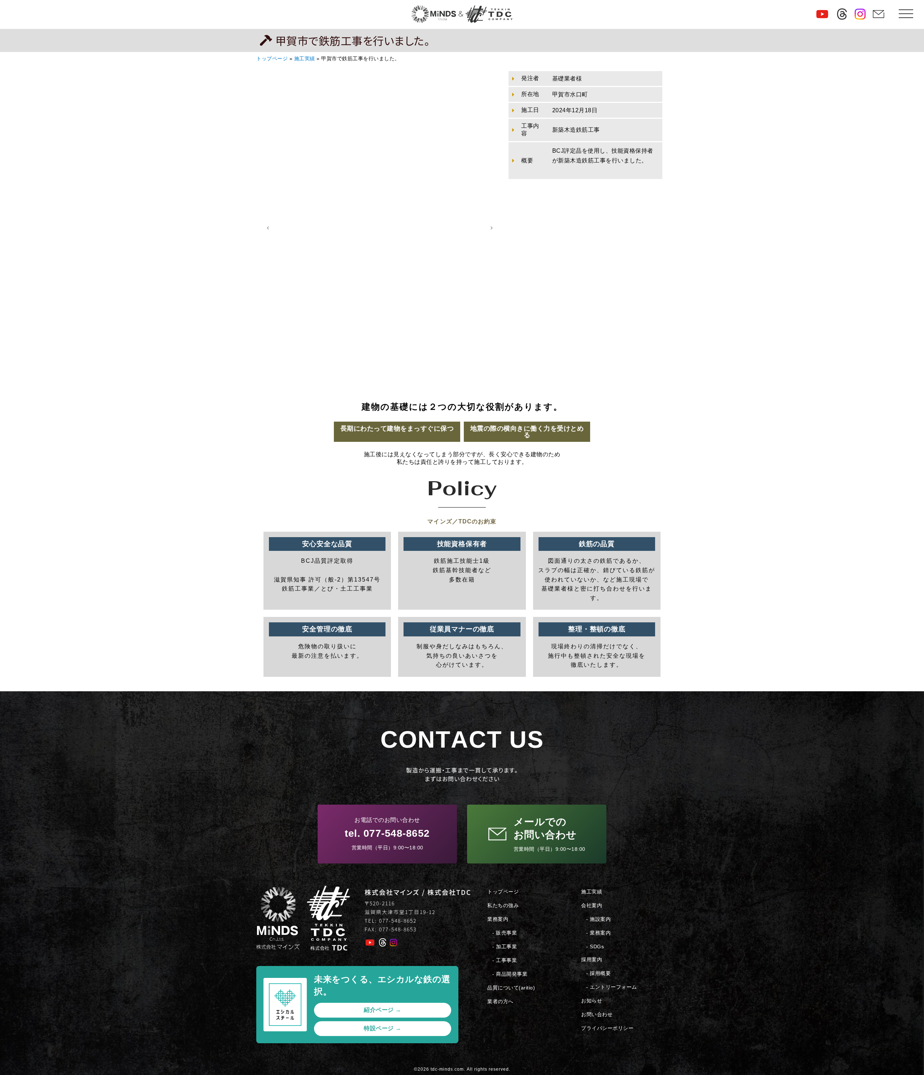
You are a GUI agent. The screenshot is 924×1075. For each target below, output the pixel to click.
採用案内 (591, 959)
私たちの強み (503, 905)
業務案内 (497, 919)
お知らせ (591, 1001)
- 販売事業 (504, 933)
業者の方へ (500, 1001)
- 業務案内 (598, 933)
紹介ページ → (382, 1010)
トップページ (272, 58)
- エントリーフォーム (611, 987)
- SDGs (595, 946)
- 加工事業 (504, 946)
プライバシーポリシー (607, 1028)
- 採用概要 (598, 973)
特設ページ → (382, 1028)
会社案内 (591, 905)
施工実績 (304, 58)
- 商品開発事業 (509, 974)
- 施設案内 (598, 919)
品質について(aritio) (511, 988)
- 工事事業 (504, 960)
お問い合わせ (597, 1014)
